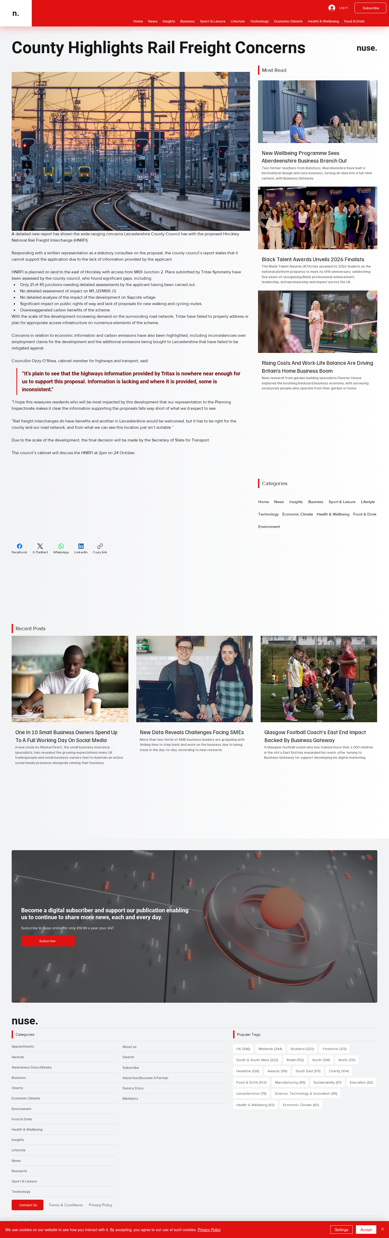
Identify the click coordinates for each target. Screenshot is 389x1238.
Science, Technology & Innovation (307, 1093)
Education (363, 1082)
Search (128, 1057)
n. (15, 13)
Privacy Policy (100, 1205)
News (16, 1160)
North (348, 1059)
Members (130, 1098)
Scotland (304, 1048)
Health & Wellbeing (27, 1129)
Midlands (272, 1048)
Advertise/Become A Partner (146, 1077)
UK (244, 1048)
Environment (21, 1108)
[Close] (382, 1229)
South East (310, 1071)
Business (19, 1077)
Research (19, 1170)
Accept (366, 1229)
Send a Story (133, 1088)
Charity (17, 1087)
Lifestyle (19, 1150)
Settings (341, 1229)
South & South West (258, 1059)
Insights (18, 1139)
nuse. (367, 48)
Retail (297, 1059)
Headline (249, 1071)
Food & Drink (22, 1119)
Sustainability (329, 1082)
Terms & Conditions (66, 1205)
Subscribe (131, 1067)
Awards (18, 1057)
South (322, 1059)
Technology (21, 1191)
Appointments (23, 1046)
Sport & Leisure (24, 1181)
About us (130, 1046)
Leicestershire (252, 1093)
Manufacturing (291, 1082)
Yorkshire (336, 1048)
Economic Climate (26, 1098)
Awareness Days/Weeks (32, 1067)
